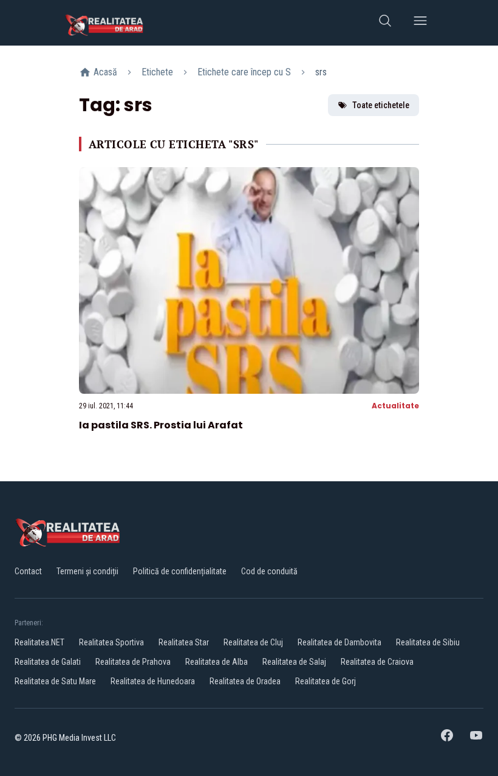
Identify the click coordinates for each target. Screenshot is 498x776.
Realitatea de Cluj (253, 642)
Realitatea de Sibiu (428, 642)
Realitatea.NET (39, 642)
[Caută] (385, 23)
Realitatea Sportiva (111, 642)
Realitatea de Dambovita (339, 642)
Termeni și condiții (87, 571)
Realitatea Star (184, 642)
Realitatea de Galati (48, 662)
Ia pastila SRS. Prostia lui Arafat (161, 425)
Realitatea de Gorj (325, 681)
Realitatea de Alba (216, 662)
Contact (28, 571)
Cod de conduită (269, 571)
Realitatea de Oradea (245, 681)
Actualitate (395, 405)
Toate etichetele (380, 105)
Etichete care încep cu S (244, 72)
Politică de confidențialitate (180, 571)
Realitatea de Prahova (133, 662)
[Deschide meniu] (420, 22)
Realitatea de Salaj (294, 662)
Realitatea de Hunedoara (153, 681)
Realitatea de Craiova (377, 662)
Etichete (157, 72)
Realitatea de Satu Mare (55, 681)
